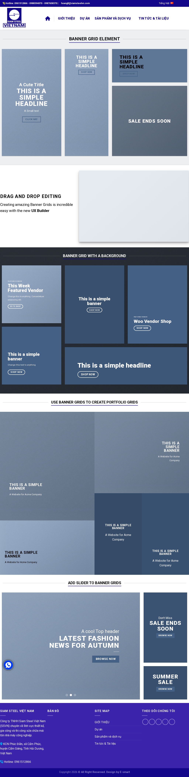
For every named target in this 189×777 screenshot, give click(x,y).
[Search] (175, 18)
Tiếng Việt (164, 3)
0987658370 (50, 3)
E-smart (125, 772)
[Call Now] (8, 665)
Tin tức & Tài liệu (154, 18)
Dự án (85, 18)
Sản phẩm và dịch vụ (113, 18)
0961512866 (20, 3)
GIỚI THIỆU (66, 18)
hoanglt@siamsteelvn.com (75, 3)
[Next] (132, 646)
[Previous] (9, 646)
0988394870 (35, 3)
